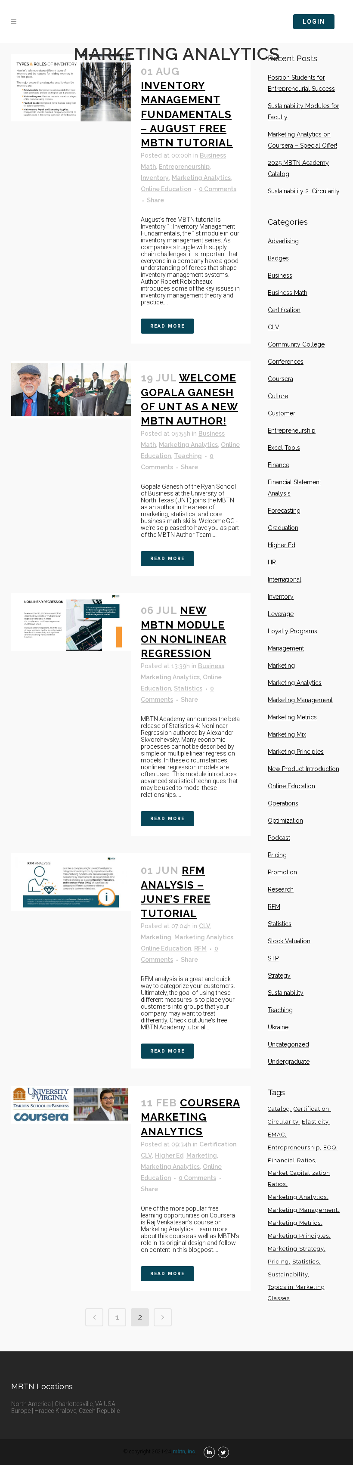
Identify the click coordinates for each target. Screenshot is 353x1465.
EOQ (329, 1147)
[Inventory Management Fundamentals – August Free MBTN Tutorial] (71, 87)
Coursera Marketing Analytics (190, 1116)
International (284, 579)
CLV (204, 926)
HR (272, 562)
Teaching (188, 455)
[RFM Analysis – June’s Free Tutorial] (71, 882)
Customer (281, 413)
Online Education (166, 189)
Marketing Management (300, 700)
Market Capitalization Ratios (299, 1178)
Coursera (280, 378)
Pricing (277, 855)
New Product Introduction (303, 768)
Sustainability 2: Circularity (304, 191)
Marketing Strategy (296, 1248)
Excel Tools (284, 447)
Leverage (281, 613)
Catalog (279, 1109)
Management (286, 648)
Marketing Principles (296, 751)
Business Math (287, 292)
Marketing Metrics (292, 717)
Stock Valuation (289, 941)
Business (211, 666)
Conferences (285, 361)
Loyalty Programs (292, 631)
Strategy (279, 975)
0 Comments (217, 189)
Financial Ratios (291, 1160)
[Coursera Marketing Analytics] (71, 1105)
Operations (283, 803)
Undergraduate (289, 1061)
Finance (278, 464)
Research (281, 889)
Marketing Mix (287, 734)
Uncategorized (288, 1044)
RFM (200, 948)
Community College (296, 344)
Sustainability (285, 992)
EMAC (276, 1134)
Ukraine (278, 1027)
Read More (167, 326)
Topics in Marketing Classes (296, 1292)
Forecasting (284, 510)
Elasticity (315, 1121)
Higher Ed (169, 1155)
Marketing (156, 937)
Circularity (283, 1121)
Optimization (285, 820)
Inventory (155, 177)
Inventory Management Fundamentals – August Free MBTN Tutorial (187, 114)
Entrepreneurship (184, 166)
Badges (278, 258)
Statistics (188, 688)
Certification (217, 1144)
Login (314, 21)
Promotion (282, 872)
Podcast (279, 837)
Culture (278, 396)
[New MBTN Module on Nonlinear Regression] (71, 621)
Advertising (283, 241)
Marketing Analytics (201, 177)
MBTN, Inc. (184, 1452)
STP (273, 958)
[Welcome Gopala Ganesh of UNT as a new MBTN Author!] (71, 389)
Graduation (283, 527)
